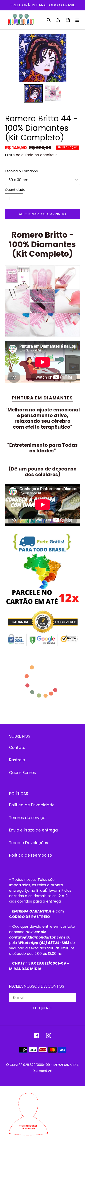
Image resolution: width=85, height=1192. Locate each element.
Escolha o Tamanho (21, 171)
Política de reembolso (30, 855)
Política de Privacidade (32, 805)
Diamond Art (43, 1070)
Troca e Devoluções (28, 843)
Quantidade (15, 189)
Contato (17, 747)
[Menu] (77, 20)
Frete (10, 155)
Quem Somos (22, 772)
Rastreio (17, 760)
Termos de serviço (27, 817)
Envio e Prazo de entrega (33, 830)
